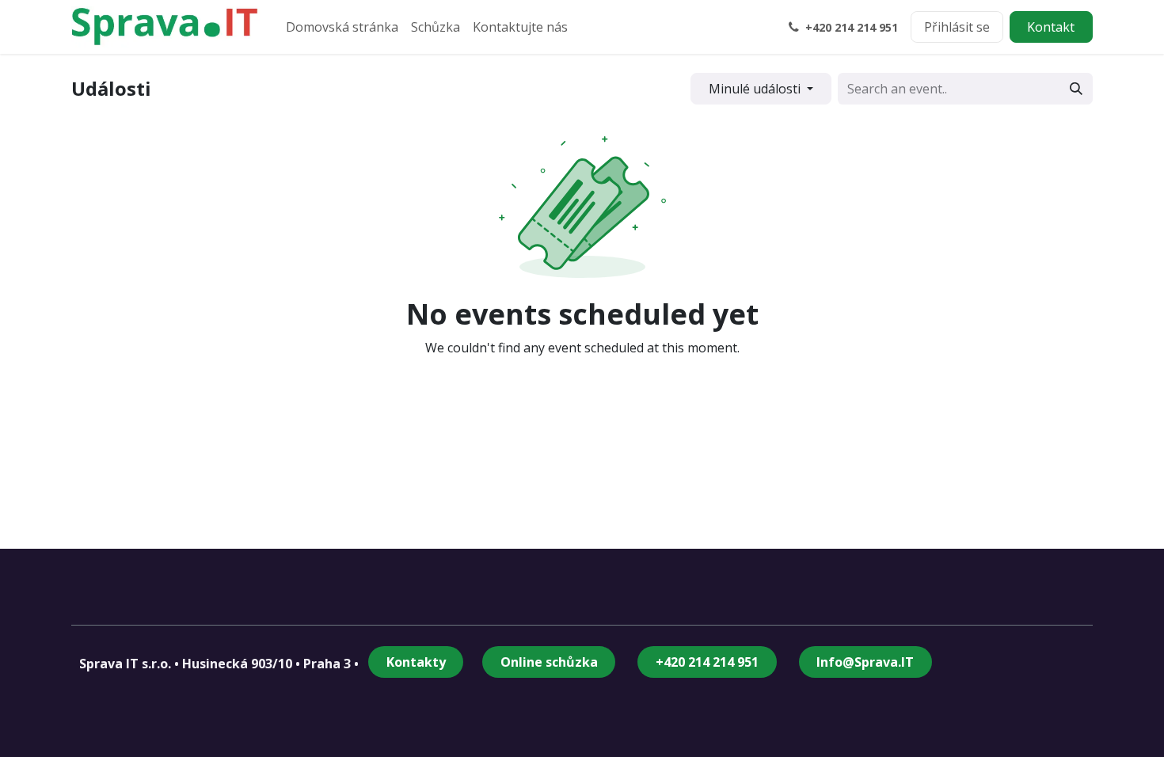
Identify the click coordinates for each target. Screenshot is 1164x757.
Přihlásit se (957, 27)
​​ (707, 662)
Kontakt (1051, 27)
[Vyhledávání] (1076, 89)
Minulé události (756, 88)
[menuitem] (342, 27)
